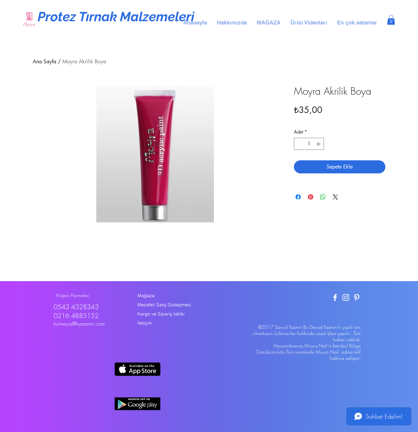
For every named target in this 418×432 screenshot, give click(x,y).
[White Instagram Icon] (345, 297)
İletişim (144, 323)
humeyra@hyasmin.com (79, 323)
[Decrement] (299, 144)
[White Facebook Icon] (335, 297)
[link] (391, 20)
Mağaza (145, 295)
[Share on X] (335, 197)
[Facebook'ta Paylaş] (298, 197)
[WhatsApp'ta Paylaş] (323, 197)
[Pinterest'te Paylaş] (310, 197)
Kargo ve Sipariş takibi (161, 314)
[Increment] (319, 144)
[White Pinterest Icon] (356, 297)
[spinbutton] (309, 144)
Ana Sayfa (44, 61)
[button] (232, 22)
